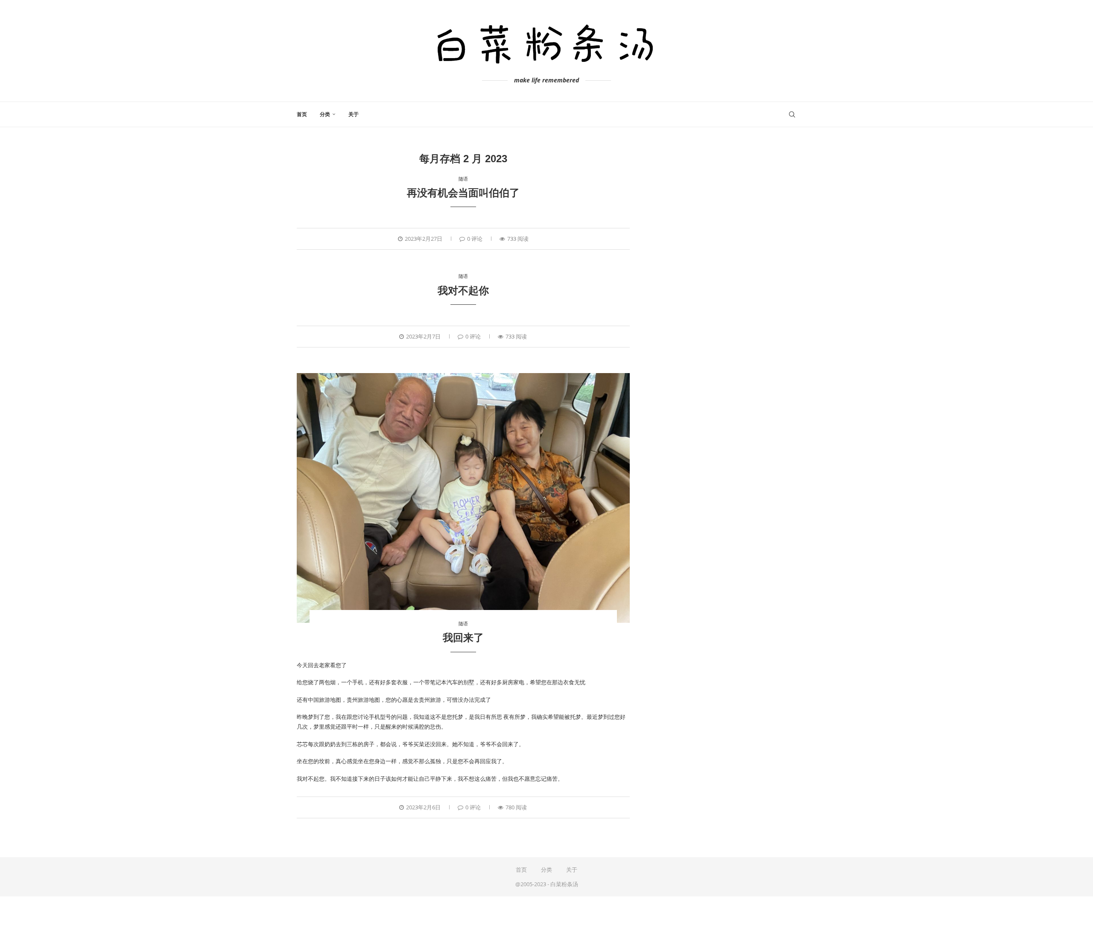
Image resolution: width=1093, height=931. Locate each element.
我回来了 (463, 637)
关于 (353, 114)
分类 (325, 114)
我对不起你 (463, 290)
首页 (302, 114)
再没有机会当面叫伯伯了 (463, 192)
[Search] (792, 114)
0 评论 (474, 238)
